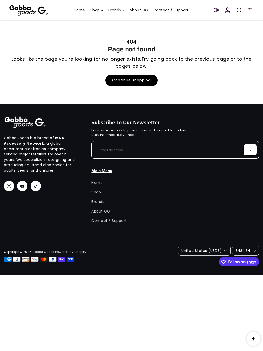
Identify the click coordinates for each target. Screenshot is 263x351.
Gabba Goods (43, 252)
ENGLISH (243, 250)
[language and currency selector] (216, 10)
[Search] (239, 10)
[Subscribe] (250, 150)
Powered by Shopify (70, 252)
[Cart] (250, 10)
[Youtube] (22, 186)
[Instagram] (9, 186)
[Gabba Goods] (38, 10)
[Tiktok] (36, 186)
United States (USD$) (201, 250)
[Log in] (227, 10)
